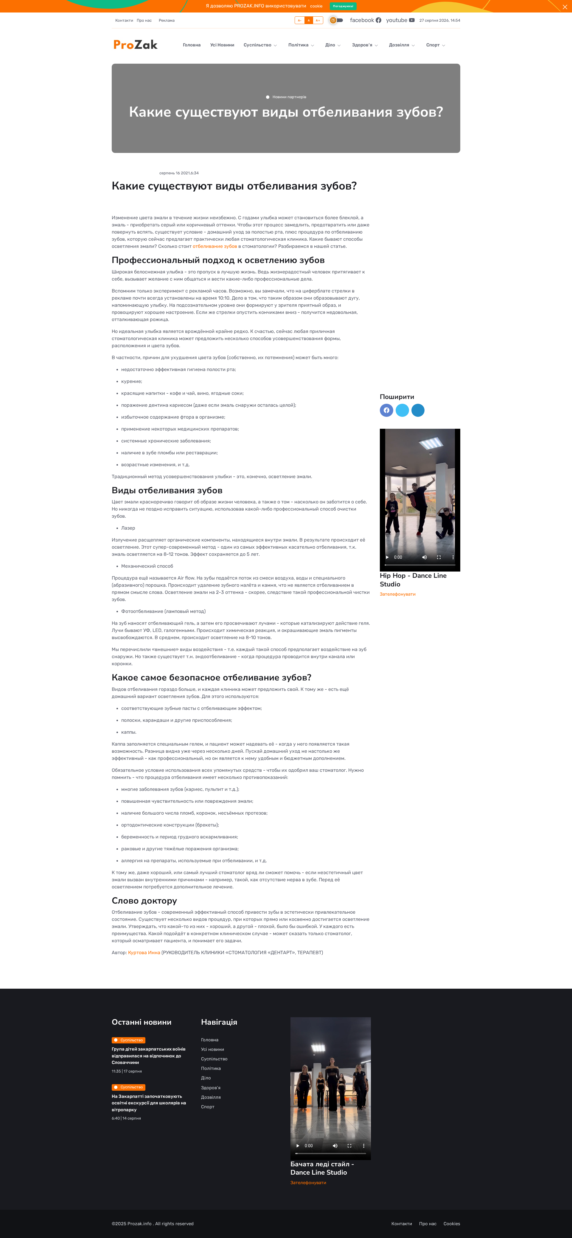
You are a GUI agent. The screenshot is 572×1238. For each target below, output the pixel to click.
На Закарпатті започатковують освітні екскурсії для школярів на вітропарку (149, 1103)
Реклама (167, 20)
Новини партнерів (289, 97)
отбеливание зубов (215, 246)
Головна (192, 45)
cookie (316, 6)
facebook (363, 20)
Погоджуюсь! (343, 6)
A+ (318, 20)
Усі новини (222, 45)
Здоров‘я (362, 45)
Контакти (124, 20)
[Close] (565, 7)
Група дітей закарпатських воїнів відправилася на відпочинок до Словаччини (149, 1055)
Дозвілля (399, 45)
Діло (330, 45)
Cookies (452, 1223)
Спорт (433, 45)
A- (300, 20)
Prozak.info (140, 1223)
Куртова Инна (144, 952)
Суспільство (258, 45)
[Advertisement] (420, 303)
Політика (299, 45)
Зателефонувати (398, 594)
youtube (397, 20)
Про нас (144, 20)
